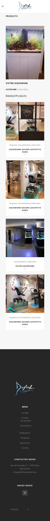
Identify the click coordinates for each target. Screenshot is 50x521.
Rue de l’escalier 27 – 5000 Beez (25, 465)
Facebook (25, 438)
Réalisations (25, 433)
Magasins (14, 145)
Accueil (25, 413)
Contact (25, 448)
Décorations (25, 425)
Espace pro (25, 443)
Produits (25, 418)
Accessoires (25, 420)
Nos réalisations (24, 145)
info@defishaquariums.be (25, 472)
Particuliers (23, 89)
